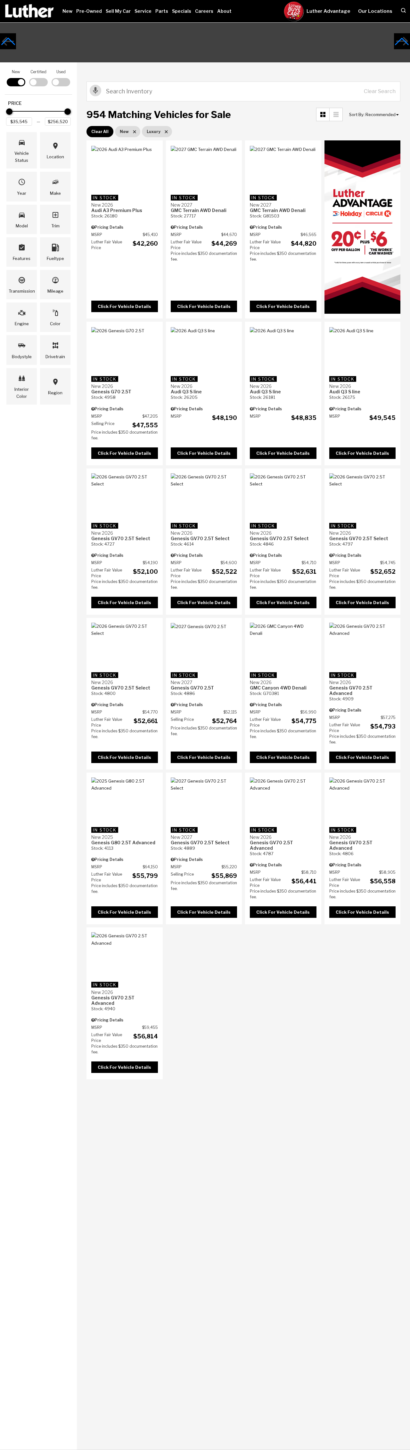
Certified (38, 71)
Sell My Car (118, 11)
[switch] (16, 77)
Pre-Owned (89, 11)
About (224, 11)
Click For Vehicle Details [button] (124, 306)
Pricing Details (108, 227)
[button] (8, 41)
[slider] (9, 111)
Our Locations (375, 11)
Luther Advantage (328, 11)
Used (61, 71)
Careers (204, 11)
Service (143, 11)
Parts (161, 11)
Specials (181, 11)
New (67, 11)
